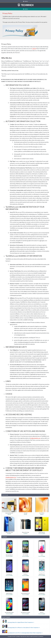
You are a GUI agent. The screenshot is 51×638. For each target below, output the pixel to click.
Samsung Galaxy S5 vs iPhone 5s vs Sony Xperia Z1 (19, 627)
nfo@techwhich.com (35, 438)
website (34, 48)
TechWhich (25, 5)
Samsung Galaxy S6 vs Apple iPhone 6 (16, 622)
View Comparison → (29, 622)
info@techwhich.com (11, 477)
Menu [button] (26, 1)
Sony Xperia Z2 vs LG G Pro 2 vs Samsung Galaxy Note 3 (20, 632)
